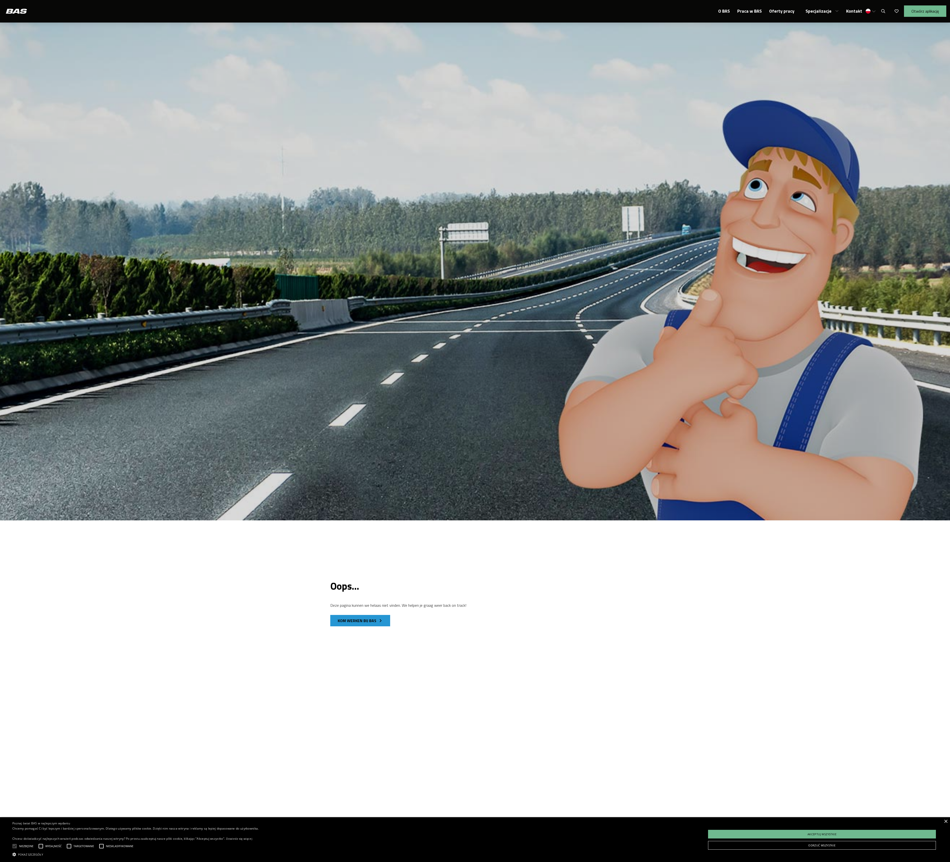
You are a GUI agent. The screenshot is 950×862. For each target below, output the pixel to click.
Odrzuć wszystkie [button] (821, 845)
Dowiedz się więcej (239, 838)
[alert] (475, 839)
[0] (896, 11)
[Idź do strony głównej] (16, 11)
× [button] (946, 821)
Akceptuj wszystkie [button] (822, 834)
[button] (871, 11)
